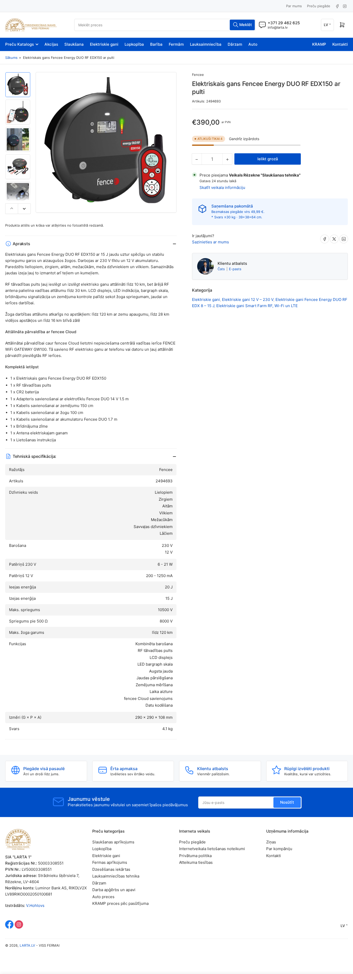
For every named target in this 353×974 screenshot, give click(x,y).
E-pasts (235, 269)
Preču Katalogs (19, 44)
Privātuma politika (195, 855)
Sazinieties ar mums (210, 241)
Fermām (176, 44)
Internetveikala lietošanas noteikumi (212, 848)
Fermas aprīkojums (109, 862)
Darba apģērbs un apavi (113, 889)
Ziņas (271, 842)
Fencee (198, 75)
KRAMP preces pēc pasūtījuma (120, 903)
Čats (222, 269)
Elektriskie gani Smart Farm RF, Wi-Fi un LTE (257, 305)
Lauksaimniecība (205, 44)
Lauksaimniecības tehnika (115, 876)
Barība (156, 44)
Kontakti (340, 44)
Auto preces (103, 896)
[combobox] (165, 25)
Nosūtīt (287, 802)
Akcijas (51, 44)
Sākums (11, 57)
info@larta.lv (278, 27)
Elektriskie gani (104, 44)
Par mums (294, 6)
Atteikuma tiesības (196, 862)
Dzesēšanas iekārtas (111, 869)
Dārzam (235, 44)
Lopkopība (134, 44)
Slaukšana (74, 44)
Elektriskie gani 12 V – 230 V (247, 299)
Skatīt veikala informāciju (222, 187)
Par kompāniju (279, 848)
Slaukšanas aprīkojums (113, 842)
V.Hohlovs (35, 905)
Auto (252, 44)
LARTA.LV (27, 945)
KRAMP (319, 44)
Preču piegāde (318, 6)
